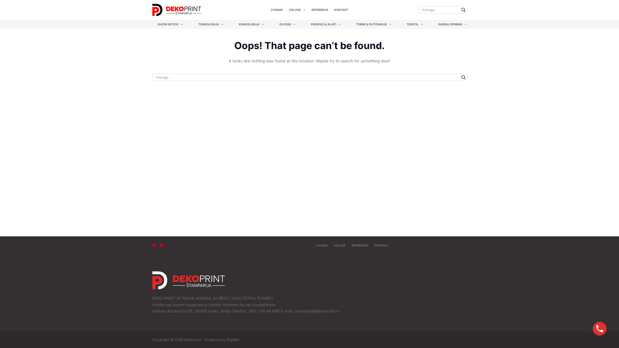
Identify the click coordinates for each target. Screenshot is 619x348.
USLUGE (295, 10)
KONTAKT (341, 10)
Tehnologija (208, 24)
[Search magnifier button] (463, 10)
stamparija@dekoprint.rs (317, 311)
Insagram (194, 304)
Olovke (285, 24)
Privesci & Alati (323, 24)
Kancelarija (249, 24)
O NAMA (277, 10)
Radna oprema (450, 24)
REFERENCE (319, 10)
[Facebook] (154, 245)
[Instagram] (161, 245)
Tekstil (413, 24)
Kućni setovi (168, 24)
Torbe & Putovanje (371, 24)
